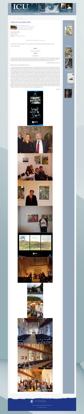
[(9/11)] (35, 331)
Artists (59, 13)
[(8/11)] (35, 300)
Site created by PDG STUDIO (42, 407)
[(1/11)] (35, 108)
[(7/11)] (35, 270)
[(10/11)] (35, 356)
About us (25, 13)
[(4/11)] (35, 193)
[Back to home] (42, 8)
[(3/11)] (35, 167)
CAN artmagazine (52, 13)
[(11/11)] (35, 380)
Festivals (31, 13)
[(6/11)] (35, 245)
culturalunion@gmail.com (41, 401)
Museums (37, 13)
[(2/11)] (35, 139)
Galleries (43, 13)
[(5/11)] (35, 219)
